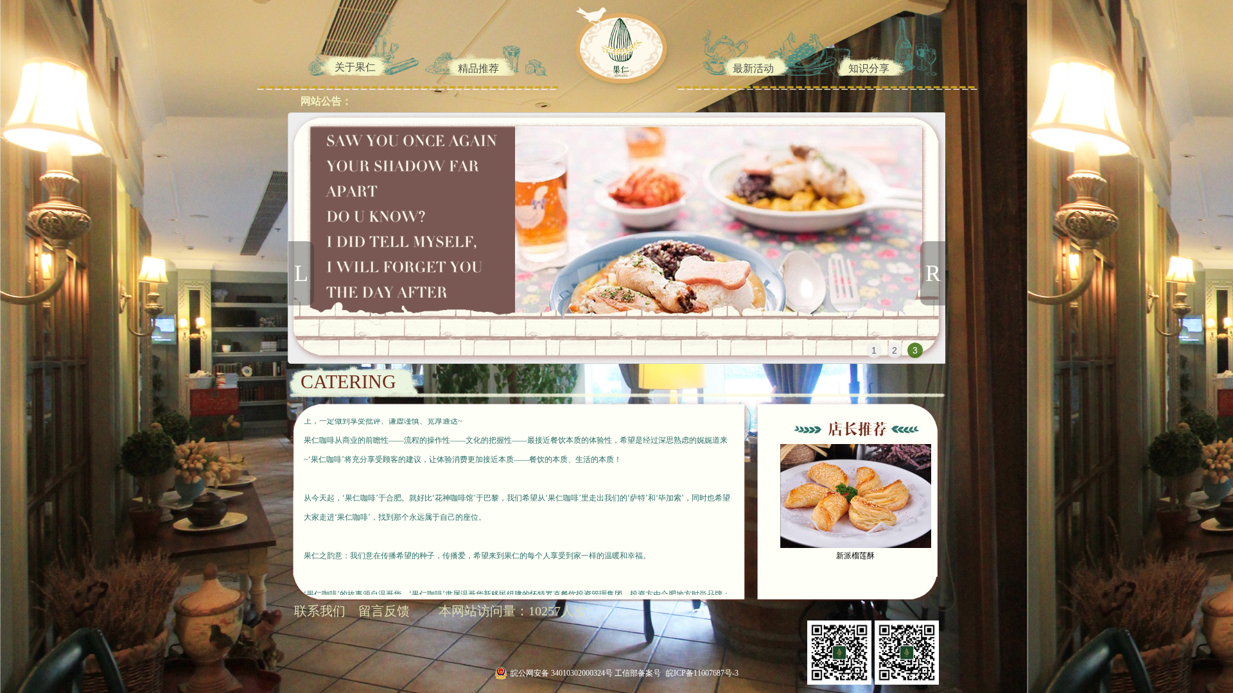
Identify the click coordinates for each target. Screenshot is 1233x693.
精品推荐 (478, 68)
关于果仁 (355, 67)
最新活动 (753, 68)
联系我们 (319, 611)
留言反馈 (384, 611)
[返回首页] (612, 45)
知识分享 (868, 68)
